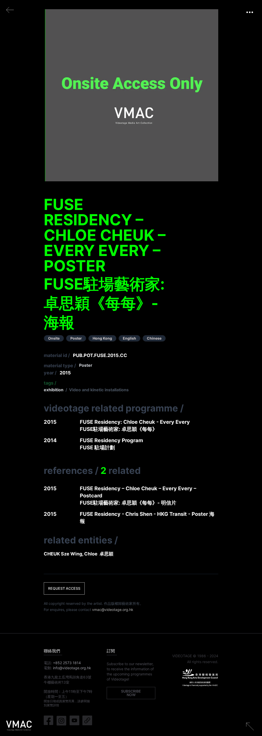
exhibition (53, 389)
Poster (85, 365)
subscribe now (131, 693)
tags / (50, 383)
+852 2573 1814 (67, 663)
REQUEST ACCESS (64, 588)
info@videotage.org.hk (72, 668)
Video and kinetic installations (99, 389)
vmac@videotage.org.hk (112, 609)
